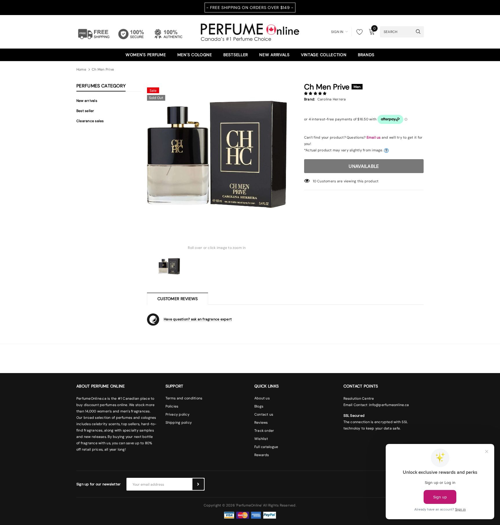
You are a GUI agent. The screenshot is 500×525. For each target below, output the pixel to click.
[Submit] (198, 484)
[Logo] (250, 31)
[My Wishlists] (358, 32)
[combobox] (396, 31)
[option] (217, 154)
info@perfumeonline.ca (389, 405)
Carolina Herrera (331, 99)
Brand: (309, 99)
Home (81, 69)
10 (314, 181)
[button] (316, 93)
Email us (374, 137)
